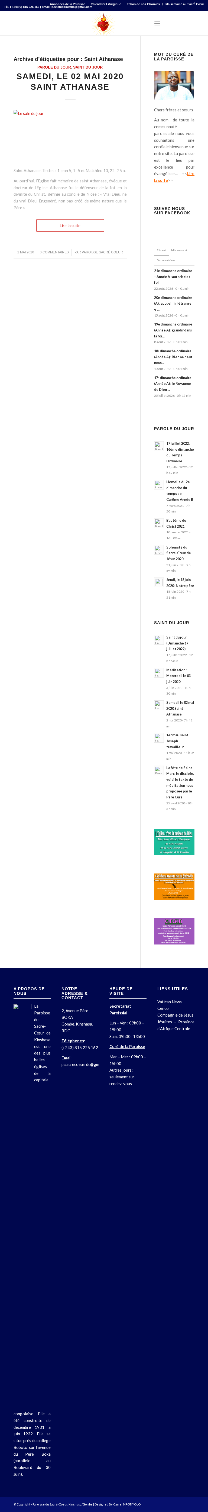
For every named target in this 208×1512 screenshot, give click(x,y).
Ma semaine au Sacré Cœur (184, 4)
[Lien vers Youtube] (200, 23)
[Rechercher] (145, 23)
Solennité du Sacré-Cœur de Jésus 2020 (178, 553)
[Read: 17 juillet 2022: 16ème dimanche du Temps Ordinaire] (159, 446)
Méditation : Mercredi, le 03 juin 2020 (178, 676)
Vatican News (170, 1001)
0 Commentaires (54, 252)
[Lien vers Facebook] (175, 23)
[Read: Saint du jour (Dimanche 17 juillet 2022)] (159, 640)
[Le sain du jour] (70, 135)
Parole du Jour (54, 67)
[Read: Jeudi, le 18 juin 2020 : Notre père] (159, 582)
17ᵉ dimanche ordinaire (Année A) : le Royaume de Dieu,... (172, 384)
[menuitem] (67, 4)
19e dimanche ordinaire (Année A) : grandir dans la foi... (173, 330)
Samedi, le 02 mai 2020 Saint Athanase (180, 708)
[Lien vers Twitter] (184, 23)
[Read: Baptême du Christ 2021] (159, 523)
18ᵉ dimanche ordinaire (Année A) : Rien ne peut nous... (173, 357)
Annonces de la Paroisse (67, 4)
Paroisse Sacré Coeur (102, 252)
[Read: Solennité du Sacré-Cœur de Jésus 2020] (159, 550)
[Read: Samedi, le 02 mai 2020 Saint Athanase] (159, 705)
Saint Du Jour (88, 67)
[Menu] (157, 23)
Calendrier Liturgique (106, 4)
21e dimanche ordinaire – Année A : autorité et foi (173, 277)
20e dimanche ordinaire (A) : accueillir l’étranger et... (173, 303)
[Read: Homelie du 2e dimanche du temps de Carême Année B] (159, 484)
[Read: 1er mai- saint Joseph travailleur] (159, 738)
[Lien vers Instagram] (192, 23)
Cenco (163, 1008)
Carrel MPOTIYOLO (127, 1504)
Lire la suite (70, 225)
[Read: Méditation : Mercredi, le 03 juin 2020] (159, 673)
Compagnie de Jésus (175, 1015)
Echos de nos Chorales (143, 4)
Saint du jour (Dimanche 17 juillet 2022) (177, 643)
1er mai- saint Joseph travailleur (177, 741)
